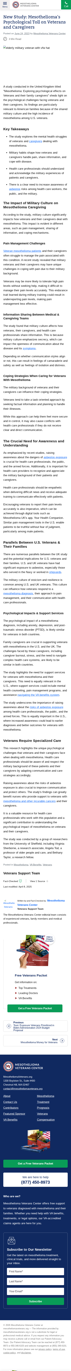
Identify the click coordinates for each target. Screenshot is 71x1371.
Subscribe (35, 1301)
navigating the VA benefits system (38, 695)
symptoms (29, 348)
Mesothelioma (21, 864)
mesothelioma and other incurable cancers (29, 801)
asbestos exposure (55, 457)
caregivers (35, 141)
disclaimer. (26, 1352)
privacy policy (45, 1349)
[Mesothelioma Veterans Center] (9, 904)
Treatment (43, 1102)
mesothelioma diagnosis (18, 593)
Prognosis (43, 1107)
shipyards (55, 572)
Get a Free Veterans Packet (35, 1163)
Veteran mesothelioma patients (22, 251)
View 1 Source (37, 881)
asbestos (14, 189)
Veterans (47, 864)
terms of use (59, 1349)
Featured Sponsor (14, 1113)
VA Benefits (35, 864)
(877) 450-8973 (35, 1180)
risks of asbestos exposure (46, 707)
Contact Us (10, 1102)
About (6, 1096)
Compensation (46, 1119)
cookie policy (9, 1352)
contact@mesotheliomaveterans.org (22, 1088)
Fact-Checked (10, 881)
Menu (5, 7)
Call (66, 6)
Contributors (10, 1107)
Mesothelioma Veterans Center (25, 4)
